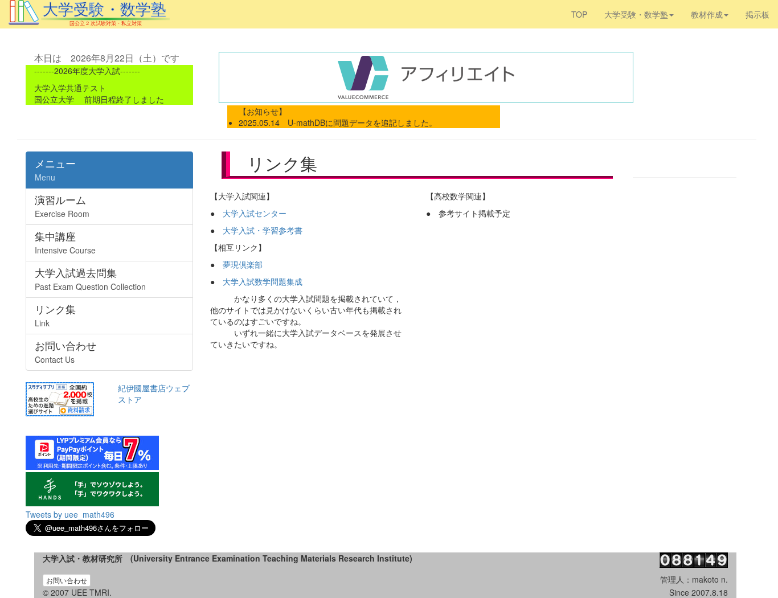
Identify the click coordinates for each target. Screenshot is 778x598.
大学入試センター (254, 213)
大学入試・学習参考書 (262, 230)
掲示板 (757, 14)
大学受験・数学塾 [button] (636, 14)
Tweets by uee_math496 (70, 514)
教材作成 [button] (707, 14)
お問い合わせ (66, 580)
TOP (579, 14)
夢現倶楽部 (243, 264)
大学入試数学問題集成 (262, 281)
